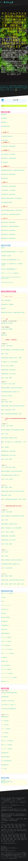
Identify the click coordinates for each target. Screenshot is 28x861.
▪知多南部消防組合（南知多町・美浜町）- (9, 524)
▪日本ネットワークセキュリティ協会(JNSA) (10, 273)
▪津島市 (6, 377)
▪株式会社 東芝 (4, 629)
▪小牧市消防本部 (4, 190)
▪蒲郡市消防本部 (4, 234)
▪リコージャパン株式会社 (6, 637)
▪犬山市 (5, 395)
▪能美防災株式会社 (5, 716)
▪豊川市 (20, 413)
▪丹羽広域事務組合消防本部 (6, 202)
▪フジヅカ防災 (4, 768)
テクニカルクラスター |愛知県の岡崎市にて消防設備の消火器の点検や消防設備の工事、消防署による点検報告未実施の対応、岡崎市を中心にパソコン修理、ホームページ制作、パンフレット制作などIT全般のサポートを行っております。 (14, 29)
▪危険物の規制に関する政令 (6, 312)
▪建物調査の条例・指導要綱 (6, 323)
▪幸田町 (6, 409)
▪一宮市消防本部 (4, 186)
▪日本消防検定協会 (5, 696)
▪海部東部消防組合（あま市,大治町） (8, 373)
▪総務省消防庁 (4, 114)
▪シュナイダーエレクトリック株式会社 (9, 677)
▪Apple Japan (3, 613)
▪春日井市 (10, 395)
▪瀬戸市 (7, 365)
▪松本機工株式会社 (5, 764)
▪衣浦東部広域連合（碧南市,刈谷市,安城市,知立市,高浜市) (13, 405)
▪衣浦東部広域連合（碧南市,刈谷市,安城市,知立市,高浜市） (13, 580)
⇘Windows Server (5, 609)
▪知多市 (2, 353)
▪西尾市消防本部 (4, 230)
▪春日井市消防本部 (12, 186)
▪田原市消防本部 (12, 238)
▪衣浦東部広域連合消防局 (14, 226)
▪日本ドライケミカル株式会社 (7, 740)
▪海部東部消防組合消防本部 (6, 170)
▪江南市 (9, 383)
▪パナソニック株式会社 (5, 728)
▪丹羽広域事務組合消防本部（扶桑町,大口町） (10, 391)
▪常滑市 (6, 353)
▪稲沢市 (5, 383)
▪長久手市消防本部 (5, 154)
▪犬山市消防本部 (12, 190)
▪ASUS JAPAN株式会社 (5, 665)
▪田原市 (13, 409)
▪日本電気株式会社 (5, 625)
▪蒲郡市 (9, 409)
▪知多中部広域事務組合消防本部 (7, 210)
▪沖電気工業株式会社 (5, 633)
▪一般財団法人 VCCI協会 (6, 255)
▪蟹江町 (2, 377)
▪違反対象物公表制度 (5, 126)
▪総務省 (2, 247)
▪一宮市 (2, 383)
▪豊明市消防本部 (4, 158)
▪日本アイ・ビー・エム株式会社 (7, 653)
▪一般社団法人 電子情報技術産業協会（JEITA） (10, 259)
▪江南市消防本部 (4, 194)
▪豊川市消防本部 (12, 230)
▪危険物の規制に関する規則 (18, 312)
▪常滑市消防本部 (18, 210)
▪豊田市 (6, 401)
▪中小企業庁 (3, 780)
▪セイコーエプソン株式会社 (6, 649)
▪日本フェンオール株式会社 (6, 744)
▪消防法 (2, 300)
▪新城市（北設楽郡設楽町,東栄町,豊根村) (9, 413)
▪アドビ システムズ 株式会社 (7, 673)
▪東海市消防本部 (12, 146)
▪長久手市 (3, 365)
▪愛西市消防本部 (12, 174)
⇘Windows (3, 597)
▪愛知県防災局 (4, 122)
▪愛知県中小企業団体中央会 (6, 781)
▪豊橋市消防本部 (4, 238)
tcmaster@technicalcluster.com (8, 850)
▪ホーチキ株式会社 (5, 720)
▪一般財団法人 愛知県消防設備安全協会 (9, 692)
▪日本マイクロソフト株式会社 (7, 593)
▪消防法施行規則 (4, 304)
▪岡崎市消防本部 (4, 222)
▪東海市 (10, 345)
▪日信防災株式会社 (5, 752)
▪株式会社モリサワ (5, 681)
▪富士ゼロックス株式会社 (6, 641)
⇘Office (2, 601)
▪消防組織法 (11, 304)
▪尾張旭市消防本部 (12, 158)
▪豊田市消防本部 (4, 226)
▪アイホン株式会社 (5, 732)
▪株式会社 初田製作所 (5, 756)
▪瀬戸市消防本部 (4, 162)
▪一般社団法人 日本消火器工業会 (7, 700)
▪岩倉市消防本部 (12, 194)
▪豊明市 (20, 357)
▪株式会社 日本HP (4, 661)
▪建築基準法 (3, 308)
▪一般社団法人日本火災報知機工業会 (8, 708)
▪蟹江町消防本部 (4, 178)
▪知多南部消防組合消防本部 (14, 214)
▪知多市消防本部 (4, 214)
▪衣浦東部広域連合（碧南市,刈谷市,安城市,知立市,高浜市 (12, 491)
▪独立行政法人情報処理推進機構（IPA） (9, 269)
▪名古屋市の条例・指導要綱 (6, 329)
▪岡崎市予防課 (4, 335)
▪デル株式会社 (4, 657)
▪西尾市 (2, 409)
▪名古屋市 (3, 345)
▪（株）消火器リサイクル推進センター (9, 704)
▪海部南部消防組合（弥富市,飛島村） (8, 369)
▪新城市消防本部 (12, 234)
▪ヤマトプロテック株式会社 (6, 748)
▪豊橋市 (10, 401)
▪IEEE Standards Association (7, 282)
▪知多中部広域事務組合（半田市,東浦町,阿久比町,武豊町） (13, 349)
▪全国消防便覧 (4, 118)
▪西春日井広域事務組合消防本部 (7, 198)
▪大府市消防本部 (4, 146)
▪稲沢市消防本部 (18, 198)
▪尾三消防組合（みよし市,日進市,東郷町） (9, 361)
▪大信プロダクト (4, 782)
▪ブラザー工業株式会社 (5, 645)
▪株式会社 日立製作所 (5, 617)
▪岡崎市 (2, 401)
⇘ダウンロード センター (6, 605)
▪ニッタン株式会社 (5, 724)
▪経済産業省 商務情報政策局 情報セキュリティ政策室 (12, 251)
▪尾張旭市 (12, 365)
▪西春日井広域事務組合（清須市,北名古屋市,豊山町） (12, 387)
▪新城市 (18, 584)
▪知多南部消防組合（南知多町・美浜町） (9, 357)
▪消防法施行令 (8, 300)
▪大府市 (7, 345)
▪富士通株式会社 (4, 621)
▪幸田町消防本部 (12, 222)
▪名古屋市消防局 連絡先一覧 (7, 136)
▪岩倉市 (13, 383)
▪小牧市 (2, 395)
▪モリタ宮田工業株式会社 (6, 760)
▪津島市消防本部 (4, 174)
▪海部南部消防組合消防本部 (18, 170)
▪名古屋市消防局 (4, 140)
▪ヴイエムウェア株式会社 (6, 669)
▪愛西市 (10, 377)
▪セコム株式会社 (4, 736)
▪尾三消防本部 (12, 154)
